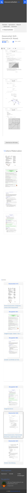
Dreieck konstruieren (9, 305)
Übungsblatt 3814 (13, 311)
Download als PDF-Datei (12, 142)
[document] (13, 156)
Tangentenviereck (8, 408)
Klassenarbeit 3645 (13, 413)
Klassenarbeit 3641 (13, 441)
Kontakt (11, 473)
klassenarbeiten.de (15, 491)
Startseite (4, 24)
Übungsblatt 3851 (13, 387)
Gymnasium (12, 24)
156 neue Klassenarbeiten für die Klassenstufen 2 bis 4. (15, 482)
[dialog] (13, 156)
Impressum (4, 473)
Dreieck (6, 463)
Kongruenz (18, 305)
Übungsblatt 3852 (13, 338)
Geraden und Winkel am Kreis (11, 359)
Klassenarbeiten (12, 2)
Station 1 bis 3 (16, 333)
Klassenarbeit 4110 (13, 283)
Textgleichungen (8, 333)
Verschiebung (12, 463)
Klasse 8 (19, 24)
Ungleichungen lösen (15, 436)
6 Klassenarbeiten (7, 30)
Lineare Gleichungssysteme (11, 307)
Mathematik (7, 26)
